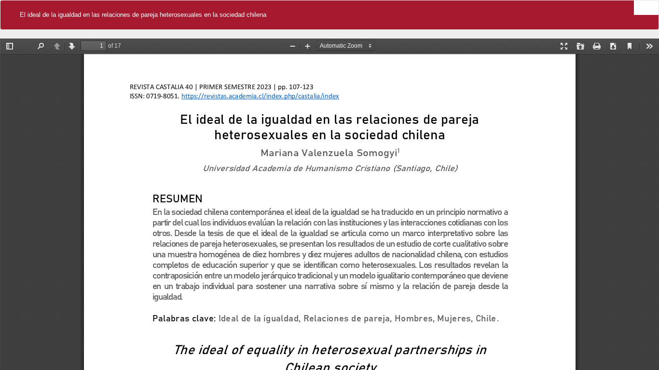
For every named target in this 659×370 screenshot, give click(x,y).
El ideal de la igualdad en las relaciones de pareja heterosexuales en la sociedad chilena (143, 14)
